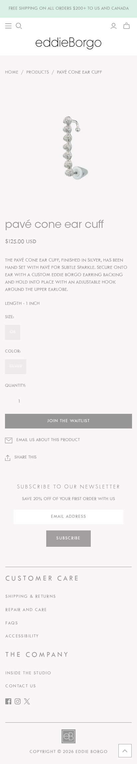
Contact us (20, 686)
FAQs (11, 623)
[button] (125, 750)
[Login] (113, 26)
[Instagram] (19, 702)
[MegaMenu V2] (8, 26)
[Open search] (19, 26)
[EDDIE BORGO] (68, 43)
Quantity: (15, 386)
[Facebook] (10, 702)
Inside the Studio (28, 673)
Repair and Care (26, 610)
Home (11, 72)
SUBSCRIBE (68, 538)
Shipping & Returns (30, 597)
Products (37, 72)
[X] (28, 702)
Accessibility (22, 636)
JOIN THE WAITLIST (68, 421)
